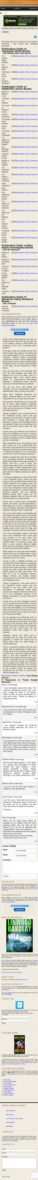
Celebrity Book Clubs (21, 979)
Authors (17, 8)
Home (3, 8)
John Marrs (8, 1083)
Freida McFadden (10, 1081)
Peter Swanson (9, 1090)
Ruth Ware (7, 1091)
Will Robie (9, 1126)
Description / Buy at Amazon (26, 56)
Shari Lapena (8, 1095)
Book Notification (9, 988)
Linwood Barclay (9, 1085)
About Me (26, 1013)
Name (5, 850)
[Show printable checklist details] (35, 37)
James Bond (10, 1122)
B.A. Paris (7, 1080)
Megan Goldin (9, 1088)
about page (5, 1140)
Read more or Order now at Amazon (12, 972)
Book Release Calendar (9, 12)
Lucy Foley (8, 1086)
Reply (35, 701)
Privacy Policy (6, 1176)
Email (5, 855)
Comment (7, 860)
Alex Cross (9, 1114)
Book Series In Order (9, 676)
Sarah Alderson (9, 1093)
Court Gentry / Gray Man (14, 1118)
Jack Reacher (10, 1110)
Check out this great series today (16, 1064)
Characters (33, 8)
